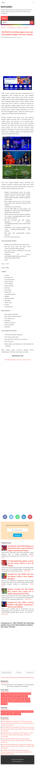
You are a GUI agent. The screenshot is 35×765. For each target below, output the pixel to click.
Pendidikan (11, 698)
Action (3, 693)
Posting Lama (30, 672)
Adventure (10, 693)
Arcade (22, 693)
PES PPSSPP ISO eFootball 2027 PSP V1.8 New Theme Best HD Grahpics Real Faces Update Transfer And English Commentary (17, 728)
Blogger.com (20, 761)
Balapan (28, 693)
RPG (23, 698)
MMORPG (25, 696)
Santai (3, 701)
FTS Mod (24, 711)
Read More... (28, 571)
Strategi (20, 701)
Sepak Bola (19, 37)
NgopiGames (6, 6)
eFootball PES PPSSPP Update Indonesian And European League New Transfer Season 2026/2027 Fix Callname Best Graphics (16, 752)
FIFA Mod (10, 711)
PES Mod (14, 37)
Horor (14, 696)
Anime (16, 693)
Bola (2, 696)
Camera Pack (26, 359)
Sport (15, 701)
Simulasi (9, 701)
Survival (27, 701)
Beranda (19, 672)
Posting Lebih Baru (6, 672)
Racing (27, 698)
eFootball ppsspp (7, 37)
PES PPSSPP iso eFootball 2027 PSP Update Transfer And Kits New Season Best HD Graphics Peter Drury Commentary (17, 734)
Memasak (3, 698)
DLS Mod (3, 711)
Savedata (13, 359)
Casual (8, 696)
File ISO (7, 359)
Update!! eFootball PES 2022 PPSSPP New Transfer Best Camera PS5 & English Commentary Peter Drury (20, 591)
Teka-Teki (4, 703)
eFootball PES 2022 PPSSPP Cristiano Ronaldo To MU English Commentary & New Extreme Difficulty (20, 604)
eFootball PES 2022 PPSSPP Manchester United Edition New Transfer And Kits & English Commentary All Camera (20, 548)
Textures (19, 359)
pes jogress (16, 714)
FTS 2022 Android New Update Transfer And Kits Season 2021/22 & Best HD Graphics (20, 563)
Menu (5, 18)
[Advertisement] (17, 56)
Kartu (19, 696)
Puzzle (18, 698)
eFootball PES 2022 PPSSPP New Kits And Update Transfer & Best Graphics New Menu (20, 576)
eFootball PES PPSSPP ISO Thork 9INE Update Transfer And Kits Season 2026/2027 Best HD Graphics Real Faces (16, 740)
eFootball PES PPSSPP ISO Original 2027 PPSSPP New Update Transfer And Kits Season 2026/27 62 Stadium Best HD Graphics (17, 746)
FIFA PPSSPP (17, 711)
